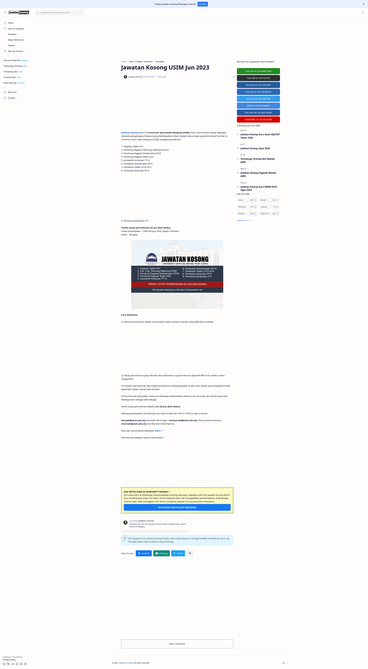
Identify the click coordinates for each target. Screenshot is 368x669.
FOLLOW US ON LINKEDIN (258, 85)
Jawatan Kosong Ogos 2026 (255, 148)
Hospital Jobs (10, 77)
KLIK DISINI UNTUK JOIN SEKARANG (177, 507)
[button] (363, 12)
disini (158, 430)
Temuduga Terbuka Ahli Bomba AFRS (257, 160)
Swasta (11, 45)
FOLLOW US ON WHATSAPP (258, 71)
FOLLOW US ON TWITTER (258, 98)
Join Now (202, 4)
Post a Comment (177, 643)
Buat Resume (10, 82)
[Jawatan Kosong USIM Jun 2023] (177, 274)
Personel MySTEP (12, 60)
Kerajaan (12, 34)
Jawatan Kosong (126, 663)
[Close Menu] (363, 4)
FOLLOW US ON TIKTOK (258, 78)
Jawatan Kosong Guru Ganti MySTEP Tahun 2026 (260, 136)
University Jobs (11, 71)
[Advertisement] (16, 147)
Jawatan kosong (129, 132)
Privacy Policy (9, 659)
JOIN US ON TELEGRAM (258, 105)
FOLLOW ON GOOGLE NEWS (258, 112)
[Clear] (82, 12)
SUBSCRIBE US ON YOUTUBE (258, 119)
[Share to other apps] (189, 553)
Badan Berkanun (16, 39)
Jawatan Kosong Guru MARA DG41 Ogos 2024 (258, 188)
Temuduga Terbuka (13, 66)
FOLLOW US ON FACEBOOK (258, 91)
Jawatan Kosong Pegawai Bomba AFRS (258, 174)
